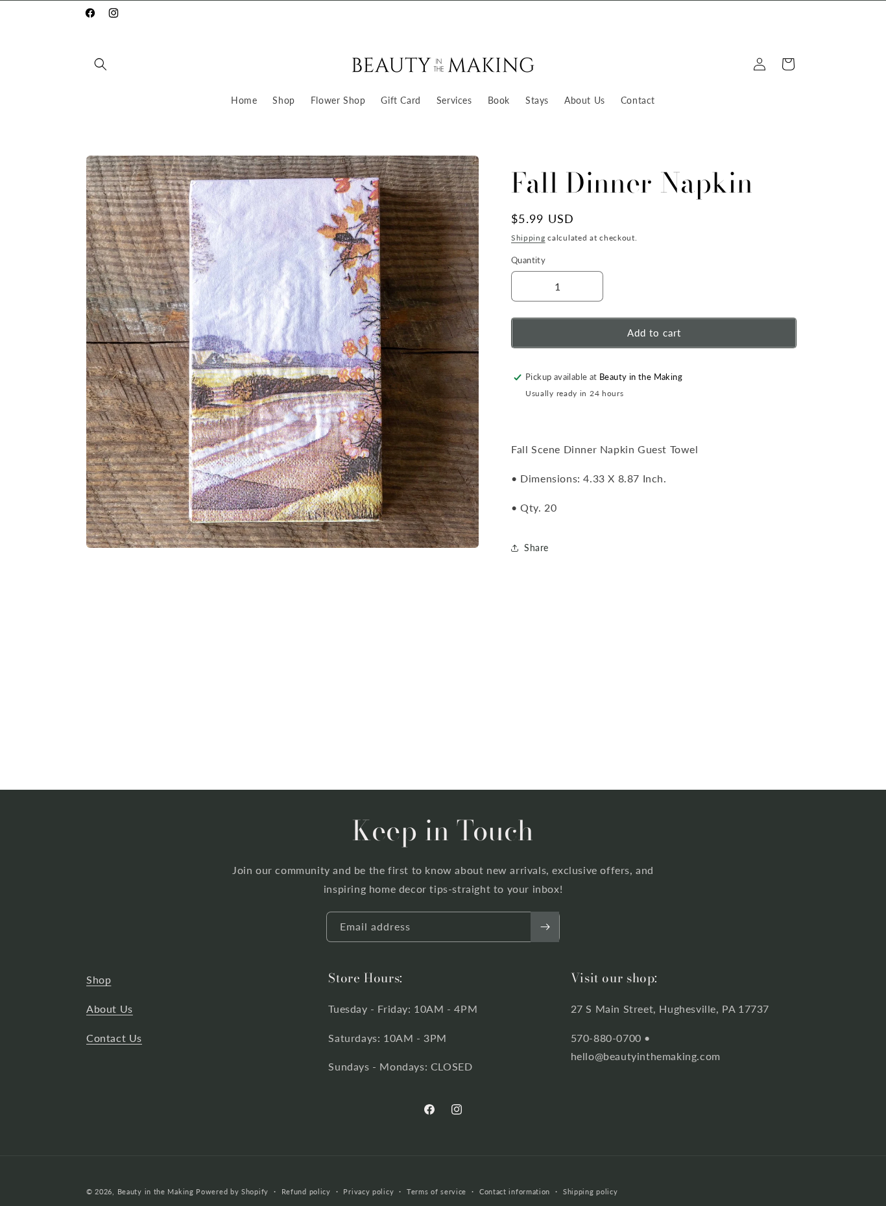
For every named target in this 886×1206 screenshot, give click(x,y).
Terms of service (436, 1191)
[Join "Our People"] (545, 927)
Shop (98, 979)
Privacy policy (368, 1191)
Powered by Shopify (232, 1191)
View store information (575, 413)
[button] (100, 64)
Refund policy (306, 1191)
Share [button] (536, 547)
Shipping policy (590, 1191)
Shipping (528, 237)
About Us (109, 1008)
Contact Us (114, 1038)
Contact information (514, 1191)
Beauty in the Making (155, 1191)
